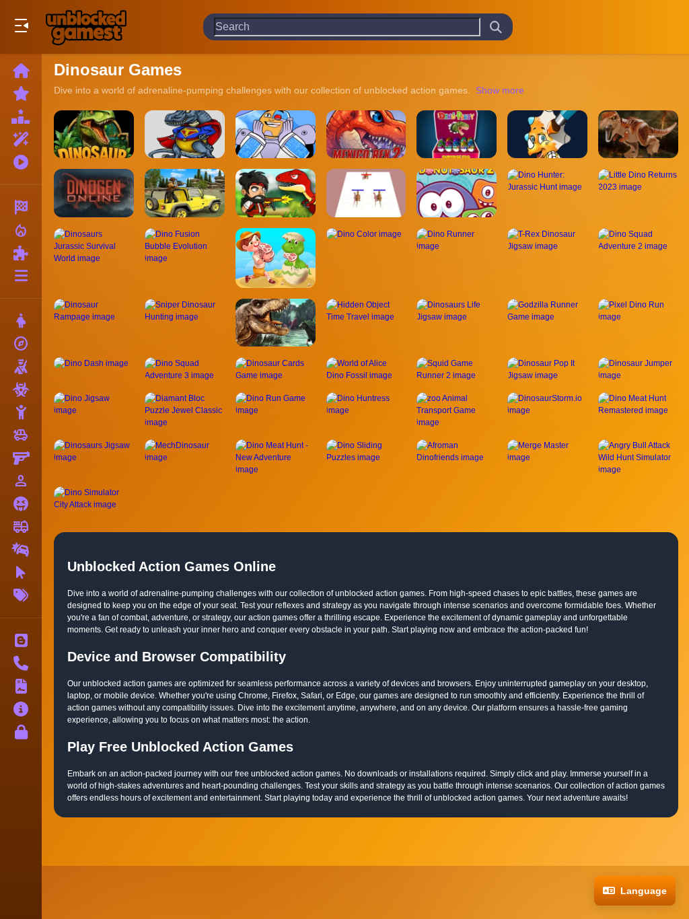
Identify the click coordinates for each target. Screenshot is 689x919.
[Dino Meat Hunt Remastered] (638, 410)
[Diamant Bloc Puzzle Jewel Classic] (185, 410)
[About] (21, 709)
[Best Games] (21, 116)
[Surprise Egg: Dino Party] (456, 134)
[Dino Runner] (456, 258)
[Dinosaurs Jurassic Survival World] (94, 258)
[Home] (21, 70)
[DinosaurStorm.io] (547, 410)
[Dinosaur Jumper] (638, 369)
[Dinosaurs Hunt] (275, 322)
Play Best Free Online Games (86, 26)
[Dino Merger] (366, 193)
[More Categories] (21, 275)
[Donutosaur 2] (456, 193)
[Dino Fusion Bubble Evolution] (185, 258)
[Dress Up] (21, 320)
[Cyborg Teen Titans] (275, 134)
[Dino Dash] (94, 369)
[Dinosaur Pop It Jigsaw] (547, 369)
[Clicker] (21, 572)
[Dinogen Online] (94, 193)
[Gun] (21, 458)
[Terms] (21, 686)
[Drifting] (21, 549)
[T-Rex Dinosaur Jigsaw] (547, 258)
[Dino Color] (366, 258)
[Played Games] (21, 162)
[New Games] (21, 93)
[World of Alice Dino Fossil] (366, 369)
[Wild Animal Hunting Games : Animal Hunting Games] (185, 193)
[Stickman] (21, 412)
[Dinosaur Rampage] (94, 322)
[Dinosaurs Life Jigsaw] (456, 322)
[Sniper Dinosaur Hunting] (185, 322)
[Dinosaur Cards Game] (275, 369)
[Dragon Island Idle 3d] (275, 258)
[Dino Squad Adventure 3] (185, 369)
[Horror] (21, 503)
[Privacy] (21, 732)
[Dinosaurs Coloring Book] (547, 134)
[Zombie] (21, 389)
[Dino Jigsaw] (94, 410)
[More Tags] (21, 595)
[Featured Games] (21, 139)
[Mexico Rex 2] (366, 134)
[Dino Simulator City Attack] (94, 498)
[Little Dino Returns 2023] (638, 193)
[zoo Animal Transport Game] (456, 410)
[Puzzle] (21, 253)
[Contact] (21, 663)
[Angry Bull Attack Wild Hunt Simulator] (638, 457)
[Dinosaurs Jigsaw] (94, 457)
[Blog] (21, 640)
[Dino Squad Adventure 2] (638, 258)
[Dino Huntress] (366, 410)
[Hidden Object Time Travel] (366, 322)
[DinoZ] (275, 193)
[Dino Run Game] (275, 410)
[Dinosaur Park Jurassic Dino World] (94, 134)
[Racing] (21, 207)
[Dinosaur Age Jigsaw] (638, 134)
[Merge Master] (547, 457)
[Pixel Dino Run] (638, 322)
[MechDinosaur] (185, 457)
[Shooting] (21, 366)
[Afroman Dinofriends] (456, 457)
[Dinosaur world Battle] (185, 134)
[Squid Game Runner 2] (456, 369)
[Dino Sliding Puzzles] (366, 457)
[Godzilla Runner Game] (547, 322)
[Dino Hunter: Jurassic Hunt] (547, 193)
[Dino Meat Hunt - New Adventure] (275, 457)
